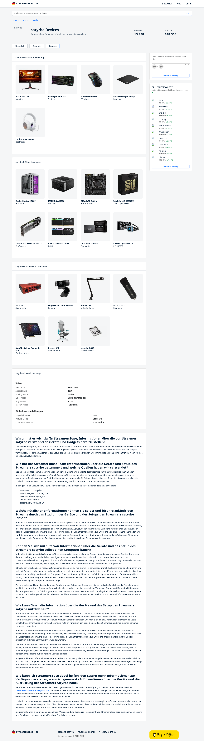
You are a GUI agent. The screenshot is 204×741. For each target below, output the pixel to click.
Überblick (19, 46)
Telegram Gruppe (86, 732)
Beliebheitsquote (162, 87)
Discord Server (66, 732)
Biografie (37, 46)
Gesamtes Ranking (170, 75)
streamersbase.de (26, 3)
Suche (186, 13)
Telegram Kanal (107, 732)
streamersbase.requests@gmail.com (33, 690)
